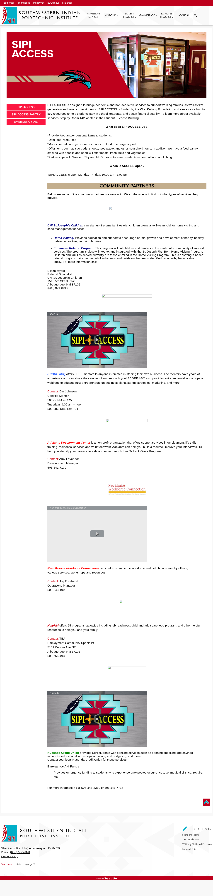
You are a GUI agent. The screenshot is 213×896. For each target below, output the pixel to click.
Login (6, 864)
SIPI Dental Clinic (190, 839)
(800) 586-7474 (20, 852)
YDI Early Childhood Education (197, 844)
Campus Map (9, 856)
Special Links (199, 829)
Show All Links (189, 849)
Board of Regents (190, 834)
